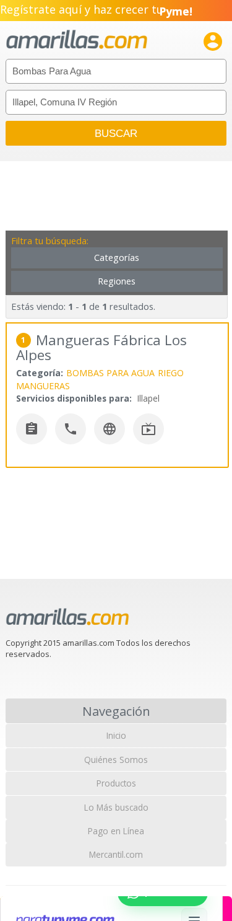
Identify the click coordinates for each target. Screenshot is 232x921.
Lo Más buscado (116, 807)
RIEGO (171, 373)
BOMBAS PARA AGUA (110, 373)
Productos (116, 783)
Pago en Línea (116, 831)
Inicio (116, 735)
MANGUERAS (43, 386)
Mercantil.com (116, 854)
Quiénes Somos (116, 759)
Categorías (116, 257)
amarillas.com (77, 40)
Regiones (116, 281)
